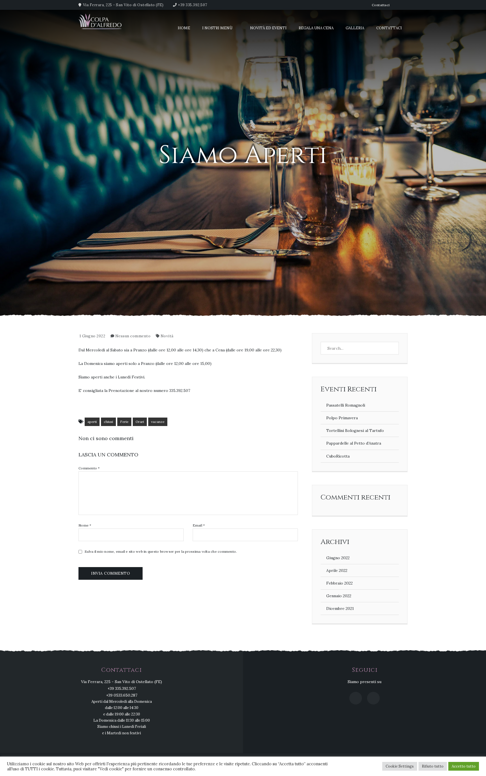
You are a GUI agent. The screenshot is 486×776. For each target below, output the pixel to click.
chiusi (108, 422)
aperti (92, 422)
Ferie (124, 422)
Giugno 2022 (338, 557)
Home (184, 28)
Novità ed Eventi (268, 28)
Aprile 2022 (336, 570)
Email (199, 525)
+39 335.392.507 (192, 5)
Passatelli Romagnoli (345, 405)
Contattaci (381, 5)
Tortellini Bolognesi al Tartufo (355, 430)
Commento (89, 468)
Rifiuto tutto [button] (433, 766)
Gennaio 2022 (338, 595)
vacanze (158, 422)
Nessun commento (133, 336)
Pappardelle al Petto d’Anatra (353, 443)
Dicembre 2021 (340, 608)
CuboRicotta (338, 456)
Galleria (355, 28)
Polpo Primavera (342, 417)
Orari (140, 422)
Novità (167, 336)
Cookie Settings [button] (400, 766)
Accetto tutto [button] (464, 766)
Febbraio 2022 (339, 583)
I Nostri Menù (217, 28)
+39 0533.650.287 (121, 695)
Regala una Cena (316, 28)
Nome (84, 525)
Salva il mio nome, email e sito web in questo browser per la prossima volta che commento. (161, 551)
